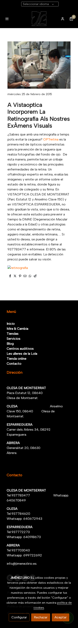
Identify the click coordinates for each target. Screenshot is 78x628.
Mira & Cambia (17, 329)
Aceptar (60, 617)
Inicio (11, 324)
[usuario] (62, 19)
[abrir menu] (7, 19)
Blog (10, 344)
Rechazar (40, 617)
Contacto (14, 364)
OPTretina (50, 139)
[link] (39, 18)
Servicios (13, 339)
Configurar (19, 617)
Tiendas (13, 334)
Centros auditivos (20, 349)
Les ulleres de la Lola (22, 354)
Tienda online (16, 359)
